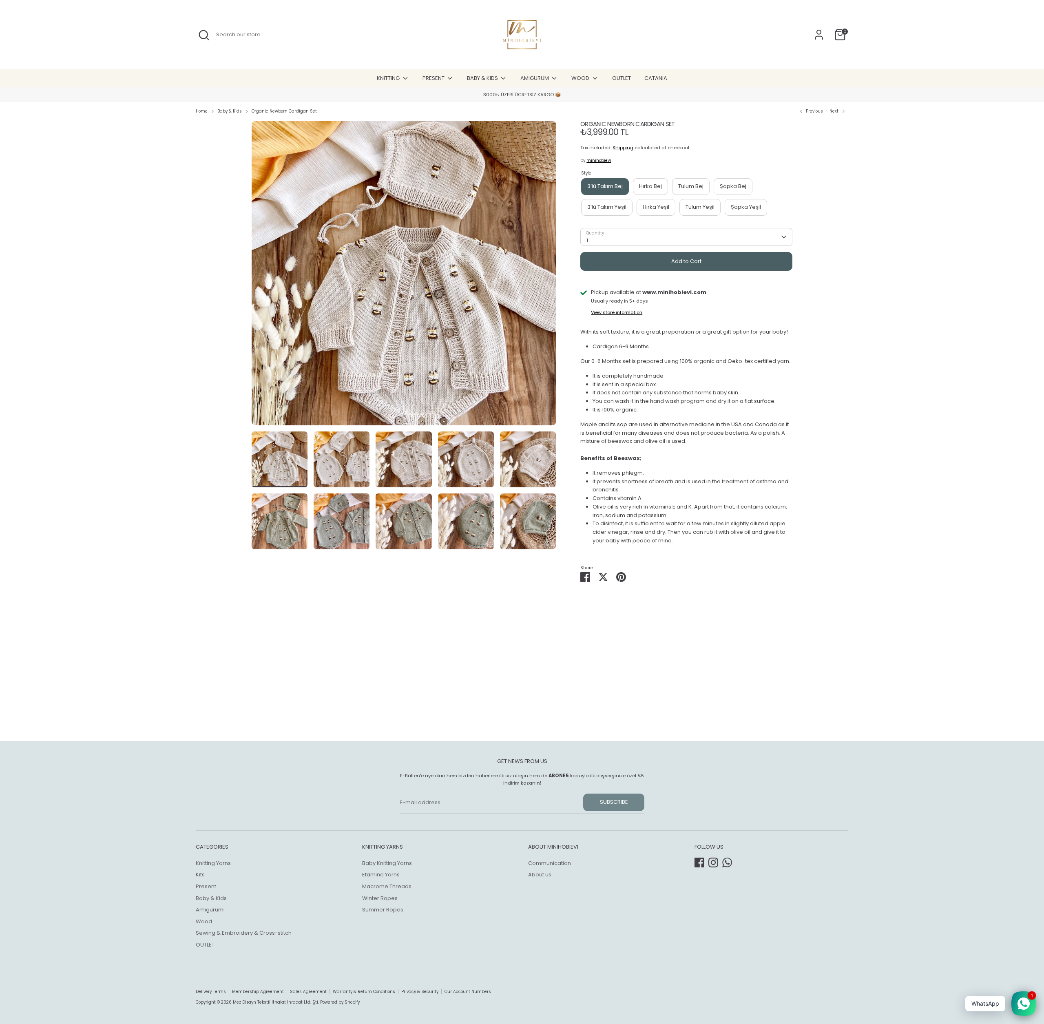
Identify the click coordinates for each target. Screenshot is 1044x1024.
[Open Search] (204, 35)
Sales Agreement (308, 991)
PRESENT (434, 78)
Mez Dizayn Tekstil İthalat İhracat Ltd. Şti (275, 1002)
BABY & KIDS (483, 78)
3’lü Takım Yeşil (606, 207)
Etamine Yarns (381, 874)
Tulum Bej (690, 186)
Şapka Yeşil (746, 207)
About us (539, 874)
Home (202, 111)
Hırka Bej (650, 186)
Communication (549, 863)
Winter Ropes (380, 898)
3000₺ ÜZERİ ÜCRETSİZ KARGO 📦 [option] (522, 94)
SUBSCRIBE (614, 802)
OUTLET (621, 78)
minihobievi (598, 160)
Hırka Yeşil (656, 207)
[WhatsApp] (727, 862)
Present (206, 886)
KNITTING (389, 78)
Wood (204, 921)
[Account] (819, 35)
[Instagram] (713, 862)
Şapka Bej (733, 186)
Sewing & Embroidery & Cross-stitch (244, 933)
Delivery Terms (211, 991)
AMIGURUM (535, 78)
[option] (404, 276)
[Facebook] (699, 862)
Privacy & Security (419, 991)
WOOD (581, 78)
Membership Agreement (258, 991)
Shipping (623, 147)
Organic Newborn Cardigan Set (284, 111)
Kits (200, 874)
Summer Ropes (382, 909)
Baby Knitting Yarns (387, 863)
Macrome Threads (386, 886)
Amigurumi (210, 909)
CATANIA (655, 78)
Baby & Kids (229, 111)
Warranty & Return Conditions (364, 991)
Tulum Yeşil (700, 207)
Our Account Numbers (468, 991)
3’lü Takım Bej (605, 186)
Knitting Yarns (213, 863)
